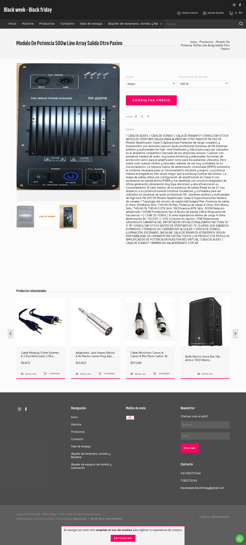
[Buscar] (241, 23)
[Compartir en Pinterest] (148, 116)
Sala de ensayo (91, 23)
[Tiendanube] (214, 517)
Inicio (12, 23)
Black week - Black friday (28, 10)
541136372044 (191, 473)
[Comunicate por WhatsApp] (239, 538)
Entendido (123, 538)
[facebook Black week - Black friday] (240, 5)
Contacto (67, 23)
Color (129, 77)
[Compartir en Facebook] (136, 116)
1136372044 (189, 480)
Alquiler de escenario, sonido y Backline (137, 23)
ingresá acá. (80, 518)
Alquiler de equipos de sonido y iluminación (91, 466)
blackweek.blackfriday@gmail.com (202, 488)
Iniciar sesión (216, 13)
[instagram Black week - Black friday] (234, 5)
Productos (47, 23)
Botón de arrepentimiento (106, 518)
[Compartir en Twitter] (142, 116)
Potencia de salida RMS (193, 77)
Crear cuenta (190, 13)
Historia (28, 23)
